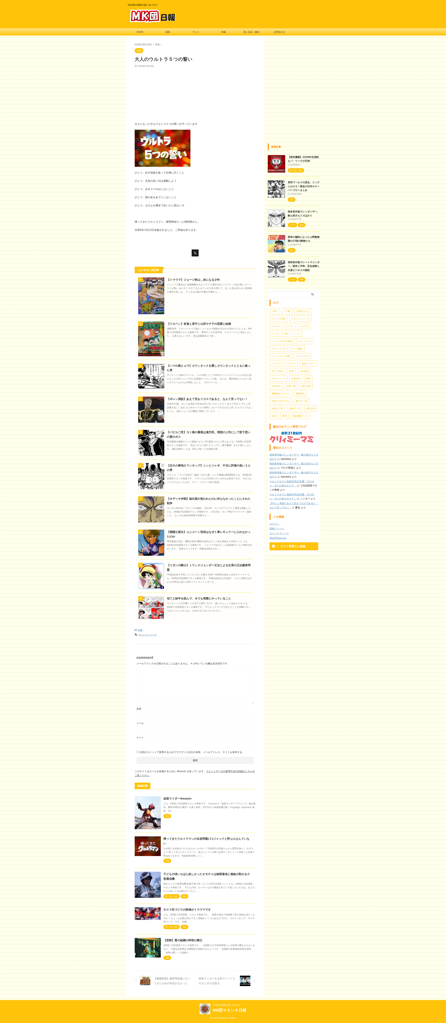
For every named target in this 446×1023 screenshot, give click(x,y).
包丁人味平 (277, 371)
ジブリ (297, 333)
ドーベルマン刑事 (281, 356)
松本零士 (276, 386)
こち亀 (286, 311)
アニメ (195, 31)
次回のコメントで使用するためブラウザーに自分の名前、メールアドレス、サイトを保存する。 (192, 752)
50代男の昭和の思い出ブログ (226, 1005)
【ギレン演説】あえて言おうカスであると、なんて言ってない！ (207, 399)
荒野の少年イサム (281, 401)
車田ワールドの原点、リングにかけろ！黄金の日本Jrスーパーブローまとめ (304, 186)
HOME (139, 31)
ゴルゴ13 (304, 326)
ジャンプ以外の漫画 (282, 341)
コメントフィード (279, 533)
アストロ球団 (279, 318)
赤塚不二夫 (294, 408)
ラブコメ (291, 363)
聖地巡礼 (300, 393)
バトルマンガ (302, 356)
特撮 (223, 31)
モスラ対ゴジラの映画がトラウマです (187, 909)
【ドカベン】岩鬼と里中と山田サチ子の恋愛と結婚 (199, 323)
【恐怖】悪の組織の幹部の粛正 (182, 940)
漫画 (168, 31)
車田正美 (310, 408)
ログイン (274, 523)
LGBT (275, 311)
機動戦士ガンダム (281, 393)
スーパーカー (305, 341)
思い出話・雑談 (251, 31)
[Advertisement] (195, 93)
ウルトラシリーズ (147, 634)
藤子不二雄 (301, 401)
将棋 (291, 371)
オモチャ (276, 326)
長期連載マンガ (300, 416)
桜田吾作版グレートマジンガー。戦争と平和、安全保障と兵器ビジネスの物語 (304, 266)
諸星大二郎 (277, 408)
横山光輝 (306, 386)
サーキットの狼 (280, 333)
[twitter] (195, 252)
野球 (284, 416)
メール (140, 723)
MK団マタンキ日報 (229, 1010)
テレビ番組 (297, 348)
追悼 (274, 416)
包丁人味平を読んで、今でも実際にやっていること (199, 598)
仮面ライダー (308, 363)
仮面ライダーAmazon (177, 798)
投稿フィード (277, 528)
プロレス (276, 363)
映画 (308, 378)
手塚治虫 (295, 378)
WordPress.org (278, 537)
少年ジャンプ (279, 378)
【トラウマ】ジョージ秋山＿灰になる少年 (193, 279)
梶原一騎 (291, 386)
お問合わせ (279, 31)
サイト (140, 737)
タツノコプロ (279, 348)
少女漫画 (303, 371)
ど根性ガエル (303, 311)
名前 (138, 708)
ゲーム (290, 326)
